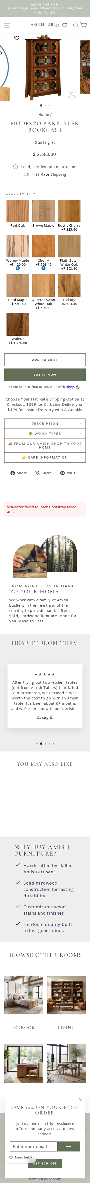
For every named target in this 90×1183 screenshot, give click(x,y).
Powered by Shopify (45, 1179)
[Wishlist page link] (67, 25)
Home (43, 114)
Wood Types (19, 194)
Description (45, 423)
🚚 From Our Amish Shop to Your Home (45, 445)
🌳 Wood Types (44, 433)
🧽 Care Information (45, 457)
